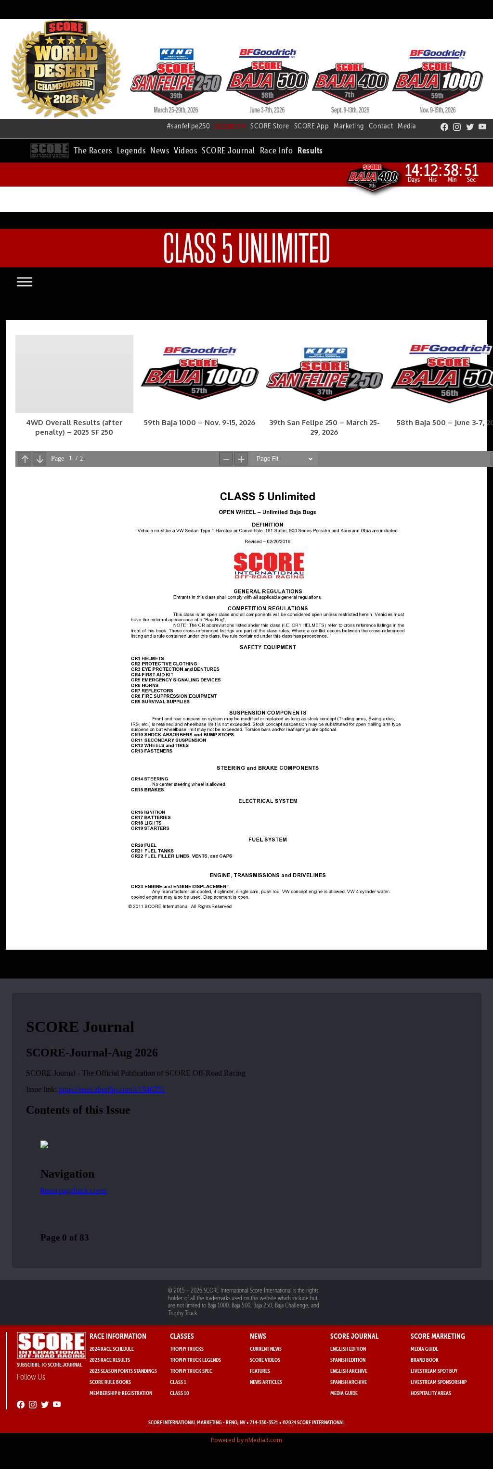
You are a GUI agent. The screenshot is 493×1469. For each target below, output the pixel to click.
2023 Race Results (110, 1359)
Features (260, 1370)
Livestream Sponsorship (439, 1381)
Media (407, 125)
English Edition (348, 1348)
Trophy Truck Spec (191, 1370)
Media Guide (344, 1392)
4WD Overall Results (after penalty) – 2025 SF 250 (74, 427)
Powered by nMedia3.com (246, 1440)
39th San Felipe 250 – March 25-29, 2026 (324, 427)
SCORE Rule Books (110, 1381)
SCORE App (311, 125)
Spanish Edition (347, 1359)
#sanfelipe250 (188, 125)
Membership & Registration (121, 1392)
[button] (93, 149)
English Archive (348, 1370)
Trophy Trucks (187, 1348)
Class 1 (178, 1381)
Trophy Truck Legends (195, 1359)
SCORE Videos (265, 1359)
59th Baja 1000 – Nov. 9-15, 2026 (199, 422)
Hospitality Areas (431, 1392)
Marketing (349, 125)
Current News (266, 1348)
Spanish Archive (348, 1381)
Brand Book (425, 1359)
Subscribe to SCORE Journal (49, 1364)
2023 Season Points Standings (123, 1370)
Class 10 (179, 1392)
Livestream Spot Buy (434, 1370)
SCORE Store (269, 125)
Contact (381, 125)
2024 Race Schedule (112, 1348)
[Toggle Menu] (34, 281)
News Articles (266, 1381)
